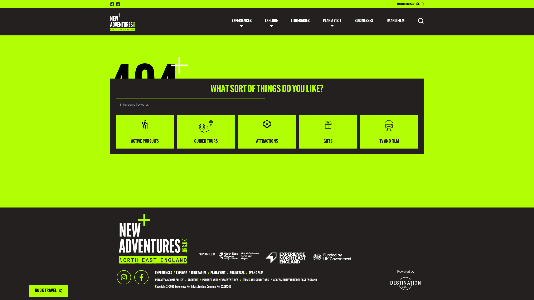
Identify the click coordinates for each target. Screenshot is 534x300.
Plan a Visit (332, 21)
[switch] (420, 4)
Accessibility (286, 36)
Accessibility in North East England (295, 280)
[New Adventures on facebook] (112, 4)
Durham (264, 59)
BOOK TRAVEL (46, 290)
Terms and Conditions (256, 280)
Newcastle (266, 36)
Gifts (234, 83)
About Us (193, 280)
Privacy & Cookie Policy (169, 280)
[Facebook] (141, 277)
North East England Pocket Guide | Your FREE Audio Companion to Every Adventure (332, 59)
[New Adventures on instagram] (118, 4)
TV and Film (238, 94)
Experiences (242, 21)
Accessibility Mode (405, 4)
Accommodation (288, 48)
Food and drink (241, 36)
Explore (271, 21)
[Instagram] (124, 277)
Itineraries (300, 21)
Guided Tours (239, 71)
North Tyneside (269, 71)
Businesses (364, 21)
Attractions (239, 48)
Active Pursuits (241, 59)
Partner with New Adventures (220, 280)
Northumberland (271, 48)
